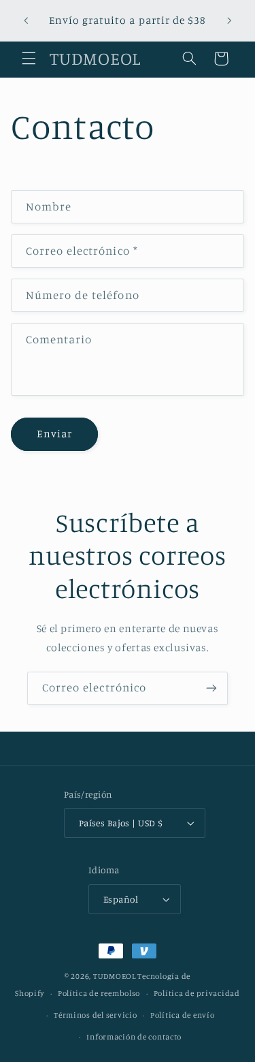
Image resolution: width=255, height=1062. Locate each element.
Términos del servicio (95, 1015)
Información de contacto (134, 1037)
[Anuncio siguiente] (229, 20)
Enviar (54, 433)
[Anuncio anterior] (26, 20)
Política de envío (182, 1015)
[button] (28, 58)
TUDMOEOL (114, 976)
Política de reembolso (99, 993)
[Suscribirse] (211, 688)
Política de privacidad (197, 993)
